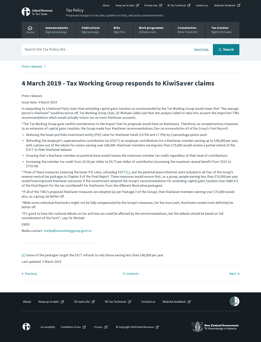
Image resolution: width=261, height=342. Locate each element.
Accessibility (48, 327)
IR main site (150, 5)
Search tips (201, 49)
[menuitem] (27, 302)
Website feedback (225, 5)
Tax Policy (74, 10)
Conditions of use (71, 327)
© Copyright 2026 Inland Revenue (135, 327)
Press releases (32, 67)
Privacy (98, 327)
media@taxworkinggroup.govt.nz (68, 230)
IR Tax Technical (177, 5)
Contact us (202, 5)
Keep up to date (125, 5)
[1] (128, 172)
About (106, 5)
